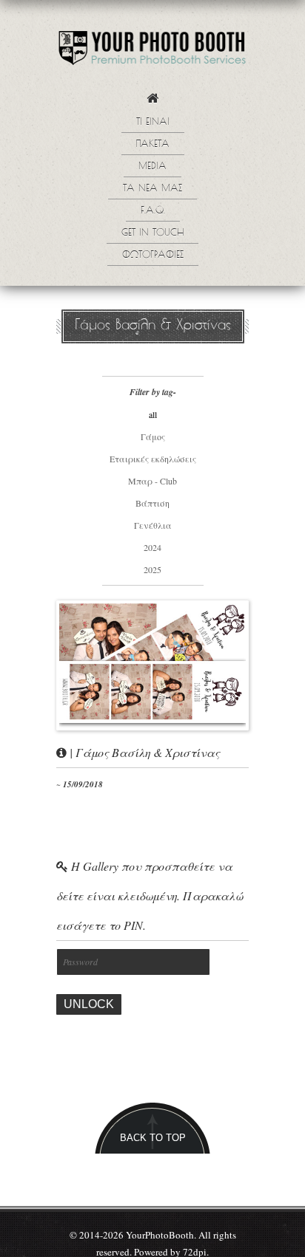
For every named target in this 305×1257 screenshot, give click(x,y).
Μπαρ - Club (152, 481)
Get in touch (152, 233)
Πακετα (153, 145)
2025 (152, 569)
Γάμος (153, 436)
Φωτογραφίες (153, 255)
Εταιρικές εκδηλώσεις (153, 459)
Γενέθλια (153, 525)
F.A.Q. (153, 211)
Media (152, 167)
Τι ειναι (153, 123)
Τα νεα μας (152, 189)
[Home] (152, 102)
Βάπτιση (152, 503)
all (153, 414)
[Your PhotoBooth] (152, 51)
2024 (152, 547)
